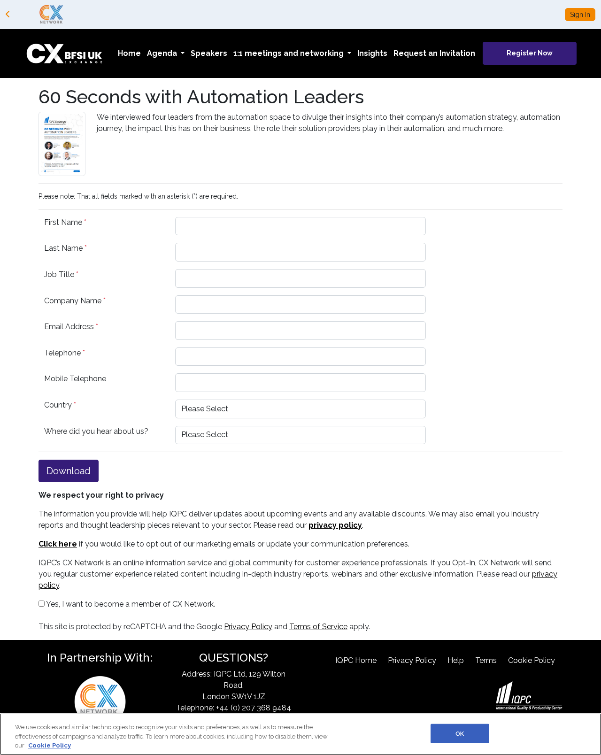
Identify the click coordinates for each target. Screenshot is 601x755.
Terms (486, 660)
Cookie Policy (531, 660)
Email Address (71, 326)
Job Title (61, 274)
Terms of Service (318, 626)
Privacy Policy (248, 626)
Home (129, 53)
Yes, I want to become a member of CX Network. (130, 604)
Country (60, 405)
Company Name (75, 300)
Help (455, 660)
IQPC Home (356, 660)
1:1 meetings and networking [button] (289, 53)
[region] (300, 734)
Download (68, 471)
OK (459, 733)
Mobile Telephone (75, 378)
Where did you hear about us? (96, 431)
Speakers (209, 53)
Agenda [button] (163, 53)
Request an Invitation (434, 53)
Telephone (64, 352)
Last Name (65, 248)
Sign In (580, 14)
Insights (372, 53)
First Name (65, 222)
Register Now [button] (530, 53)
